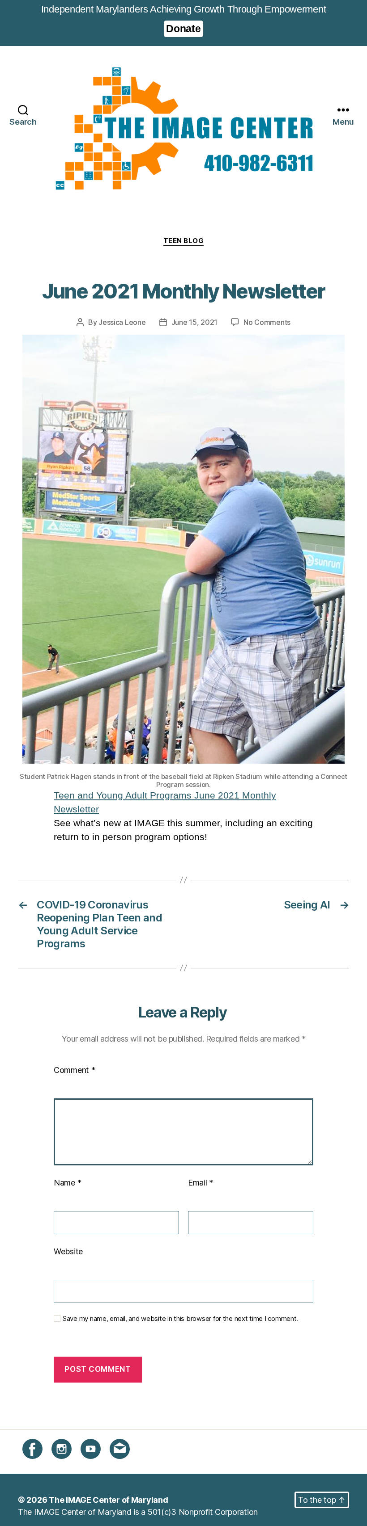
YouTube (96, 1464)
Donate (183, 28)
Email (200, 1182)
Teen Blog (183, 241)
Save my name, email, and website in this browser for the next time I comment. (180, 1319)
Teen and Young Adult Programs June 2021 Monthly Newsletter (165, 802)
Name (67, 1182)
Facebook (40, 1464)
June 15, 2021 (194, 322)
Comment (74, 1070)
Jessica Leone (122, 322)
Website (68, 1251)
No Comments (266, 322)
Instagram (69, 1464)
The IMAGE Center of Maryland (108, 1500)
